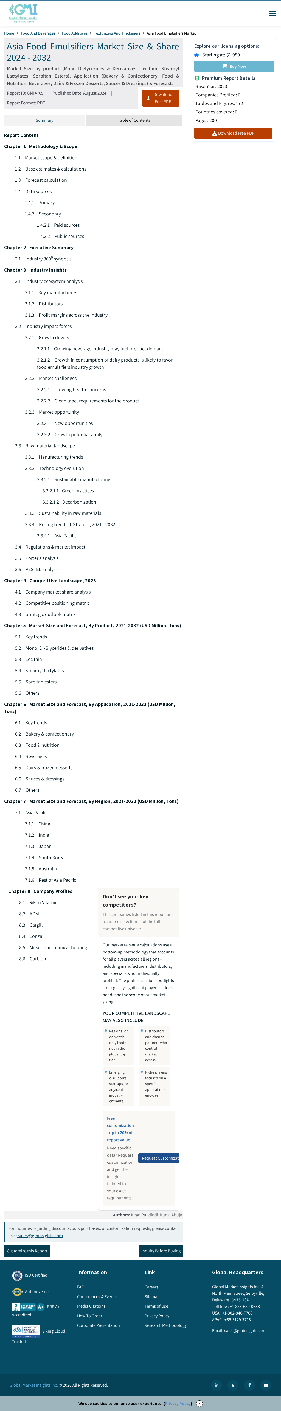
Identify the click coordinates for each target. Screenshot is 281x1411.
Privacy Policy (178, 1403)
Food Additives (75, 33)
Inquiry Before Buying (161, 1251)
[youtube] (265, 1385)
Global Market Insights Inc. (34, 1385)
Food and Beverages (38, 33)
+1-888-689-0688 (245, 1306)
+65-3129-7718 (237, 1319)
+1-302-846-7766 (237, 1313)
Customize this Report (27, 1251)
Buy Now (238, 66)
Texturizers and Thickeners (117, 33)
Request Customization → (166, 1158)
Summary (44, 120)
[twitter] (232, 1385)
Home (9, 33)
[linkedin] (216, 1385)
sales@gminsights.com (40, 1236)
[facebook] (249, 1385)
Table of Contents (134, 120)
